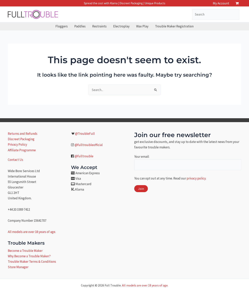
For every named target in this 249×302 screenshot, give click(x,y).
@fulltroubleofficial (89, 145)
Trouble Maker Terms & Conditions (32, 261)
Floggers (61, 26)
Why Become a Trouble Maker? (29, 256)
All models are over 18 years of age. (32, 232)
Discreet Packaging (21, 139)
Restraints (99, 26)
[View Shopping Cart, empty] (237, 3)
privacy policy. (196, 178)
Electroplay (121, 26)
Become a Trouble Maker (25, 251)
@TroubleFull (85, 133)
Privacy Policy (17, 144)
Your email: (141, 156)
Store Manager (18, 267)
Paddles (80, 26)
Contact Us (15, 160)
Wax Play (142, 26)
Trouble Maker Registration (174, 26)
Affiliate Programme (22, 150)
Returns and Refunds (22, 133)
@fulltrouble (84, 156)
